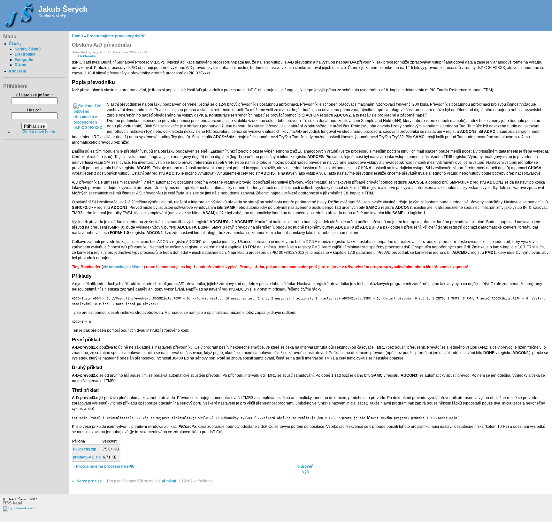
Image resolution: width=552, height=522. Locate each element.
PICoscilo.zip (84, 449)
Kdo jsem (17, 71)
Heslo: (34, 110)
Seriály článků (28, 49)
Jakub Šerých (63, 9)
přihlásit (169, 481)
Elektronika (25, 54)
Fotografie (24, 59)
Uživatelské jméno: (34, 95)
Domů (77, 36)
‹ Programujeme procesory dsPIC (104, 466)
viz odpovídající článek (123, 267)
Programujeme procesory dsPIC (116, 36)
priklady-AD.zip (87, 457)
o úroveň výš (305, 469)
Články (15, 44)
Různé (20, 65)
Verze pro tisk (89, 481)
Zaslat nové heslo (39, 132)
